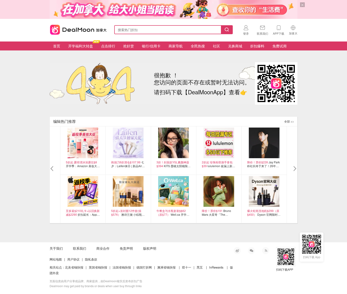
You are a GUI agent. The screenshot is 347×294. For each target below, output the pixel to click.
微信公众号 (251, 250)
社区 (216, 45)
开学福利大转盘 (80, 45)
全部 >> (289, 121)
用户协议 (73, 259)
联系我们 (79, 248)
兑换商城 (235, 45)
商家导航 (176, 45)
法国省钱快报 (122, 267)
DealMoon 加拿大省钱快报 (77, 29)
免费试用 (279, 45)
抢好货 (128, 45)
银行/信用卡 (151, 45)
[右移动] (294, 168)
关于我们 (56, 248)
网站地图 (56, 259)
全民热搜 (198, 45)
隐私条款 (91, 259)
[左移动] (52, 168)
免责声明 (126, 248)
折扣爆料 (257, 45)
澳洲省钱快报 (166, 267)
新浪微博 (237, 250)
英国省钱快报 (98, 267)
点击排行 (108, 45)
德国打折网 (144, 267)
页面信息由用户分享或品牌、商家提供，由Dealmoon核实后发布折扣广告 (96, 281)
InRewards (216, 267)
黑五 (200, 267)
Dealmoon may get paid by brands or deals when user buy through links (96, 286)
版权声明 (149, 248)
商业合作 (103, 248)
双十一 (186, 267)
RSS (265, 250)
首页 (56, 45)
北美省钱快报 (74, 267)
